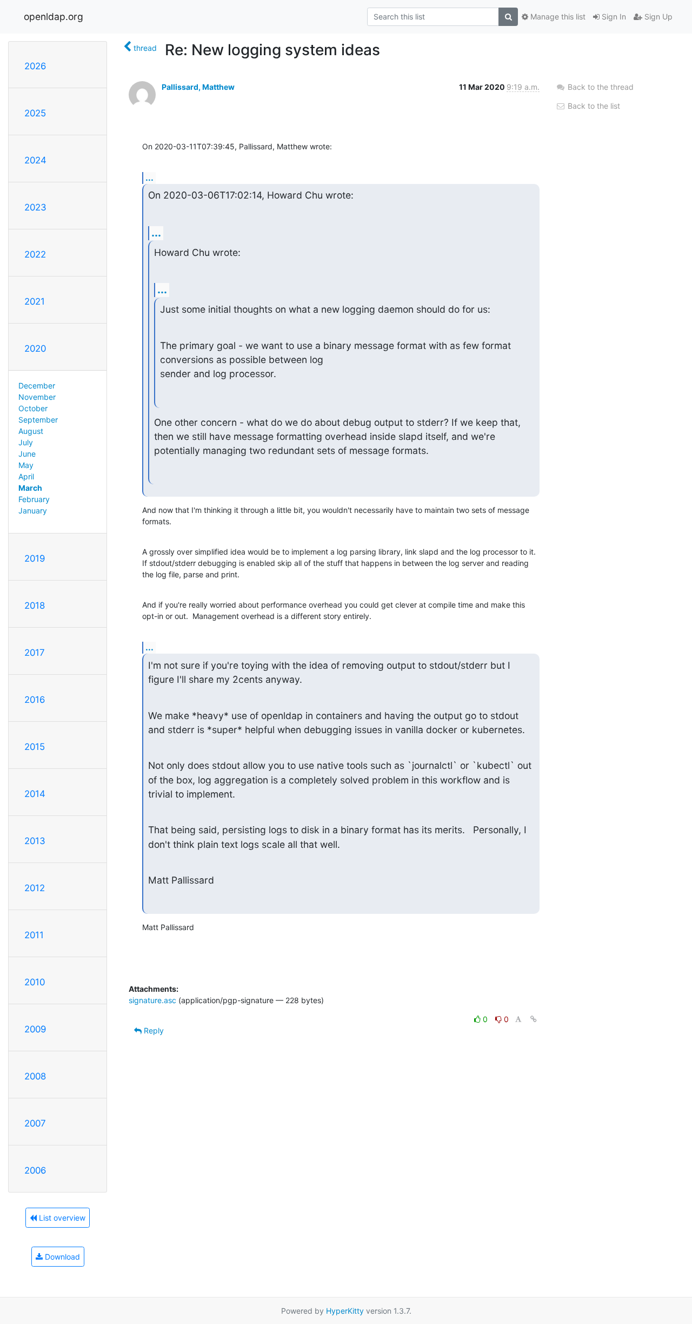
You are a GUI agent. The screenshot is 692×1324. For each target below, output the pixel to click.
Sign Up (657, 16)
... (149, 177)
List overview (61, 1217)
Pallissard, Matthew (198, 86)
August (30, 431)
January (32, 510)
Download (61, 1256)
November (37, 396)
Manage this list (556, 16)
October (33, 408)
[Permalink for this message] (534, 1019)
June (27, 453)
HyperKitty (345, 1310)
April (26, 476)
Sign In (613, 16)
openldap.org (53, 16)
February (34, 499)
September (38, 419)
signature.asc (152, 1000)
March (30, 487)
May (26, 465)
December (36, 385)
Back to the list (592, 105)
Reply (153, 1030)
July (25, 442)
